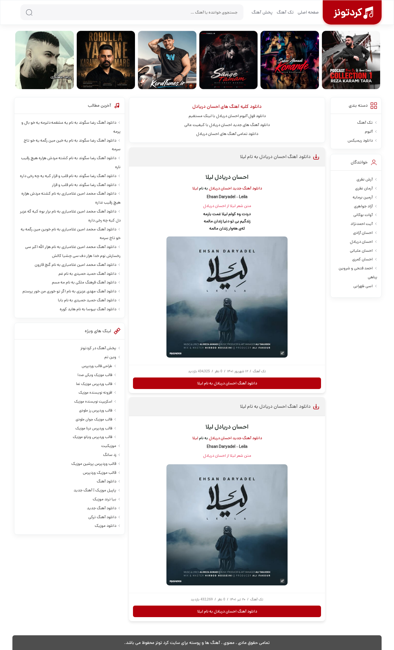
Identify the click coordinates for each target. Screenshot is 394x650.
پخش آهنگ (262, 12)
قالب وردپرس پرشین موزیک (93, 464)
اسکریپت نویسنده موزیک (93, 401)
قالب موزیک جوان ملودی (94, 419)
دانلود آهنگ (106, 481)
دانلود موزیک (105, 526)
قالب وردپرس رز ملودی (95, 410)
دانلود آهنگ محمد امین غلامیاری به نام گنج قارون (75, 265)
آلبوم (369, 131)
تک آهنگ (285, 12)
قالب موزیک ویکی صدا (95, 375)
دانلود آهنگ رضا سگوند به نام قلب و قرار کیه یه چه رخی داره (68, 176)
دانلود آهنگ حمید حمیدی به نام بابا (87, 300)
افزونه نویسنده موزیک (95, 392)
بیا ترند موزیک (104, 499)
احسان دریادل (205, 106)
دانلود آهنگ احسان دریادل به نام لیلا (275, 156)
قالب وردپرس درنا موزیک (93, 428)
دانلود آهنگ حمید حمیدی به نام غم (87, 274)
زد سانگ (109, 455)
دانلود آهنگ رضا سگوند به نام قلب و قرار (84, 185)
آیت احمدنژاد (361, 224)
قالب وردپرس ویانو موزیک (92, 437)
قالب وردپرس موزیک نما (94, 384)
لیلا (195, 188)
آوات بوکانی (363, 215)
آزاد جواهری (363, 206)
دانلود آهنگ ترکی (102, 517)
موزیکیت (108, 446)
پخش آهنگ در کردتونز (98, 348)
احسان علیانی (361, 250)
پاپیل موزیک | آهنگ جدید (95, 490)
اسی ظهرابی (363, 286)
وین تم (110, 357)
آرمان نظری (364, 188)
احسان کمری (362, 259)
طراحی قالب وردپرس (97, 366)
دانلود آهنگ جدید (247, 188)
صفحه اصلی (308, 12)
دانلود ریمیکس (360, 140)
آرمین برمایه (363, 197)
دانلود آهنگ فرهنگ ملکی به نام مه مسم (84, 282)
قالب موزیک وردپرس (99, 473)
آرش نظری (365, 179)
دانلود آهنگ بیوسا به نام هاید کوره (88, 309)
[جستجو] (29, 12)
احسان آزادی (363, 233)
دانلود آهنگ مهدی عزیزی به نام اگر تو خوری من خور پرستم (69, 291)
